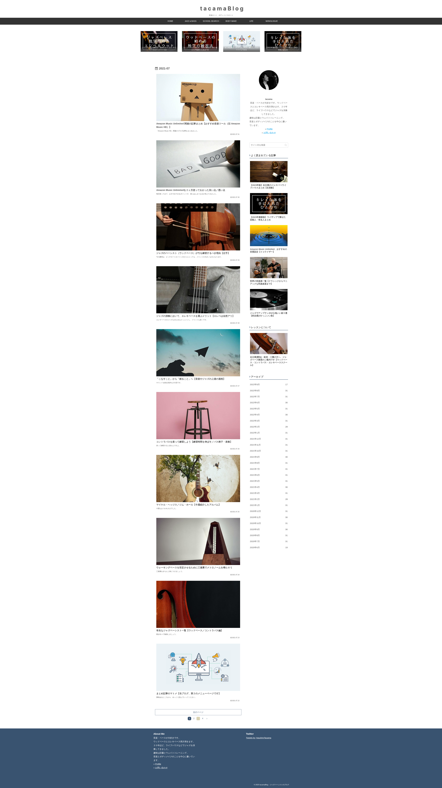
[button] (286, 145)
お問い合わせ (269, 133)
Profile (270, 129)
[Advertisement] (268, 573)
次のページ (198, 712)
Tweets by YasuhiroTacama (258, 738)
